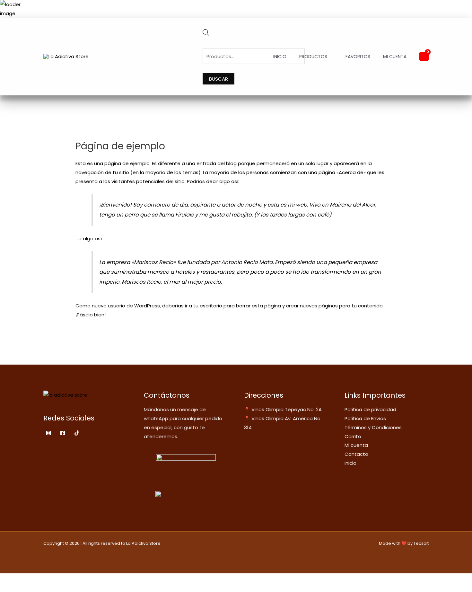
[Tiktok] (77, 433)
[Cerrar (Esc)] (48, 579)
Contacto (356, 454)
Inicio (279, 56)
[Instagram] (48, 433)
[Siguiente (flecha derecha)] (20, 589)
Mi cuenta (394, 56)
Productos (313, 56)
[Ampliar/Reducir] (6, 579)
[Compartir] (34, 579)
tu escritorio (207, 305)
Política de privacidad (370, 409)
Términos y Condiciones (373, 427)
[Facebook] (62, 433)
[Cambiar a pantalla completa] (20, 579)
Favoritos (357, 56)
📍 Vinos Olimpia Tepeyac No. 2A (283, 409)
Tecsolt (421, 543)
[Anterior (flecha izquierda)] (6, 589)
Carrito (353, 436)
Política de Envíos (365, 418)
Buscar (218, 78)
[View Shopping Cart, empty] (424, 56)
